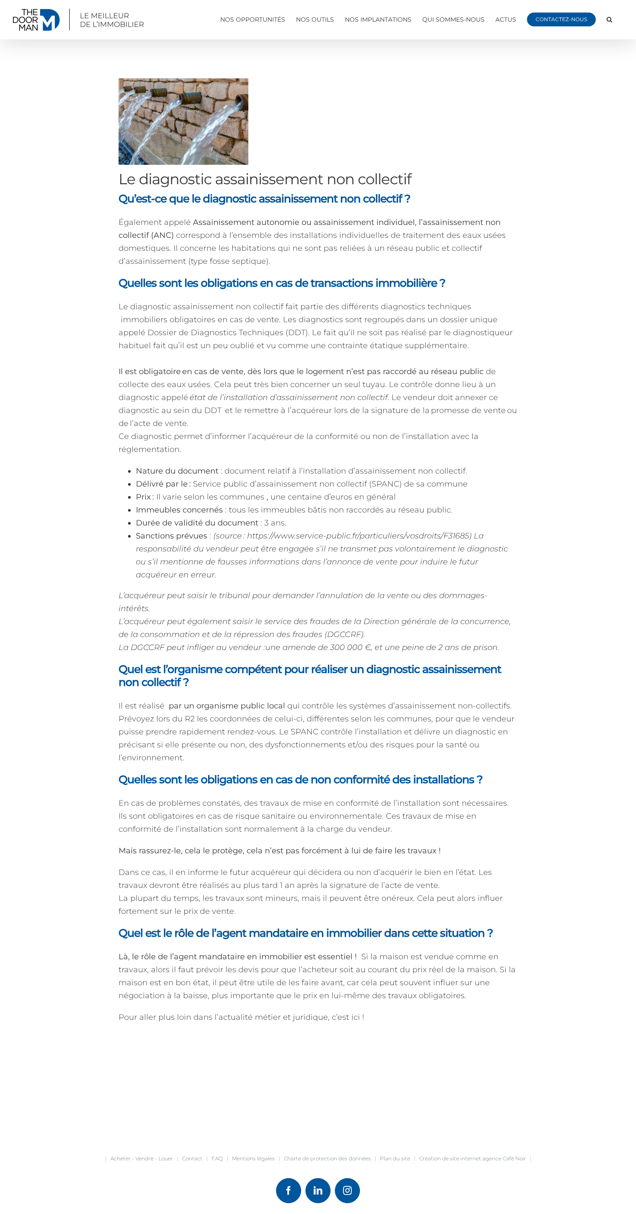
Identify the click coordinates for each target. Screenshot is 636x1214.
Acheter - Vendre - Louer (141, 1158)
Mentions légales (253, 1158)
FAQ (217, 1158)
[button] (609, 19)
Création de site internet (450, 1158)
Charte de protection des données (327, 1158)
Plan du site (395, 1158)
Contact (192, 1158)
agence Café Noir (504, 1158)
